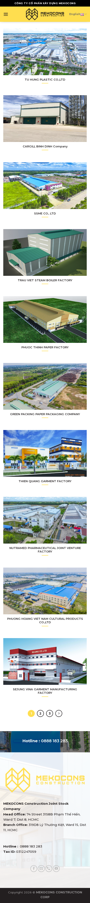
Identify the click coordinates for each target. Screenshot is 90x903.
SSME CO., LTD (45, 213)
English (74, 14)
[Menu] (5, 14)
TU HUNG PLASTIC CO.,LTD (45, 79)
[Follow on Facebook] (33, 868)
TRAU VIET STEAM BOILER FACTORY (45, 280)
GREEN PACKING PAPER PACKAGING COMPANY (45, 414)
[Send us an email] (41, 868)
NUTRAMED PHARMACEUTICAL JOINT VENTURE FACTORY (45, 549)
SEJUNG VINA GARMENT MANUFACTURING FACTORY (45, 691)
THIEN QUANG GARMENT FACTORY (45, 481)
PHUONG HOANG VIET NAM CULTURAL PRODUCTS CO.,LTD (45, 620)
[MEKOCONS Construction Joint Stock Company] (45, 14)
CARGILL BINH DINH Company (45, 146)
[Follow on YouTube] (56, 868)
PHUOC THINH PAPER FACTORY (45, 347)
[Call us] (48, 868)
